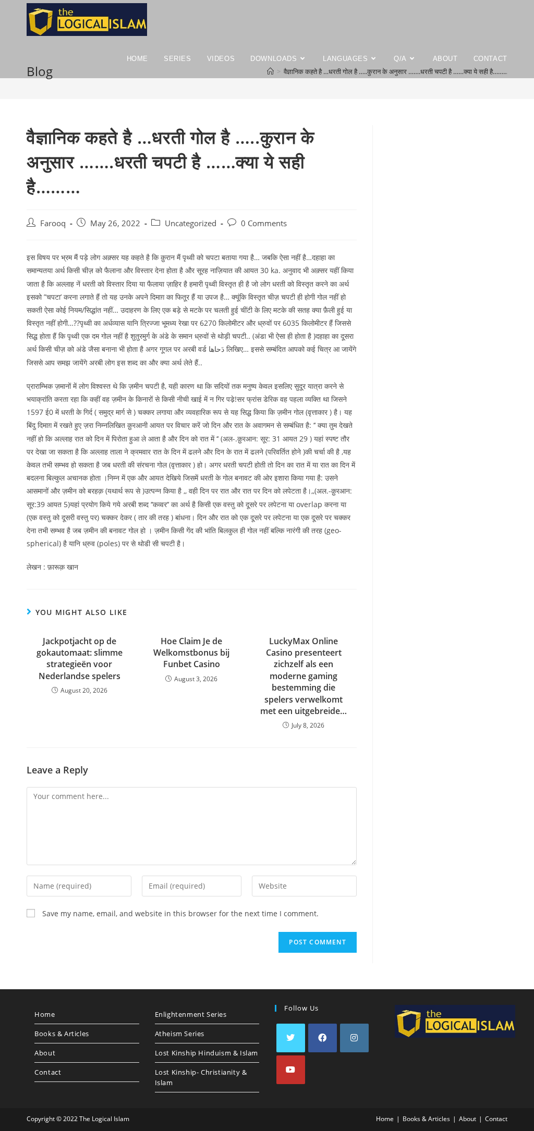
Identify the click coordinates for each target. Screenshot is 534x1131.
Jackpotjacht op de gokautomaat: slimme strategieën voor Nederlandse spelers (80, 658)
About (44, 1053)
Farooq (53, 223)
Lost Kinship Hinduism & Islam (206, 1053)
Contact (47, 1072)
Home (44, 1014)
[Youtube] (290, 1069)
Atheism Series (179, 1033)
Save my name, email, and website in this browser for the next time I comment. (180, 913)
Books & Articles (61, 1033)
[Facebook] (322, 1038)
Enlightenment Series (191, 1014)
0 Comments (264, 223)
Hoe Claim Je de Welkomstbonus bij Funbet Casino (191, 652)
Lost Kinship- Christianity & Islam (201, 1077)
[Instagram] (354, 1038)
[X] (290, 1038)
